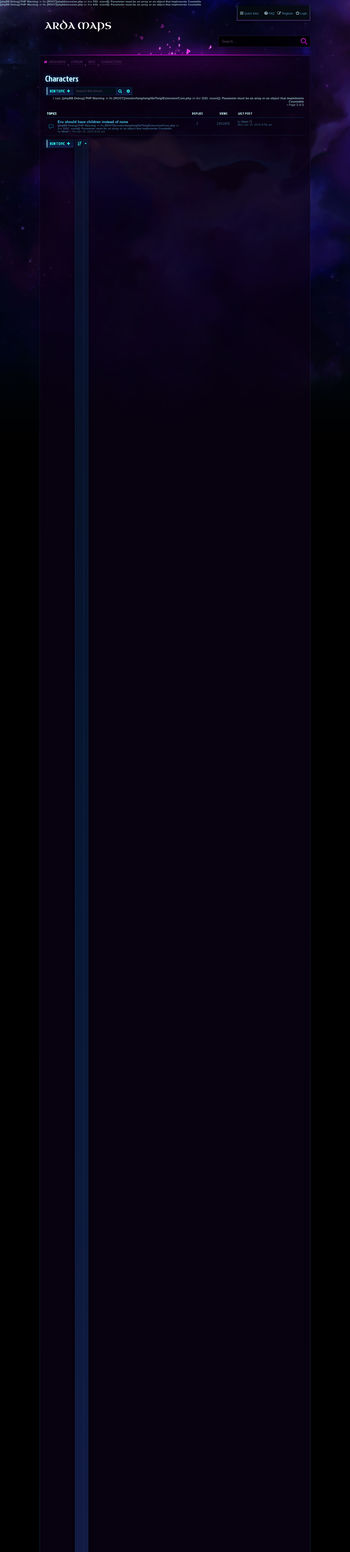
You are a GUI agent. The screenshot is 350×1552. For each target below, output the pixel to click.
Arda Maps (57, 61)
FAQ (272, 13)
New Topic (58, 91)
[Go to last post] (250, 121)
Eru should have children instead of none (93, 122)
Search (304, 41)
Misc (92, 61)
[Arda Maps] (77, 26)
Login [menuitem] (303, 13)
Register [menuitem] (287, 13)
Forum (77, 61)
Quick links (251, 13)
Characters (111, 61)
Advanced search (128, 91)
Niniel (65, 131)
